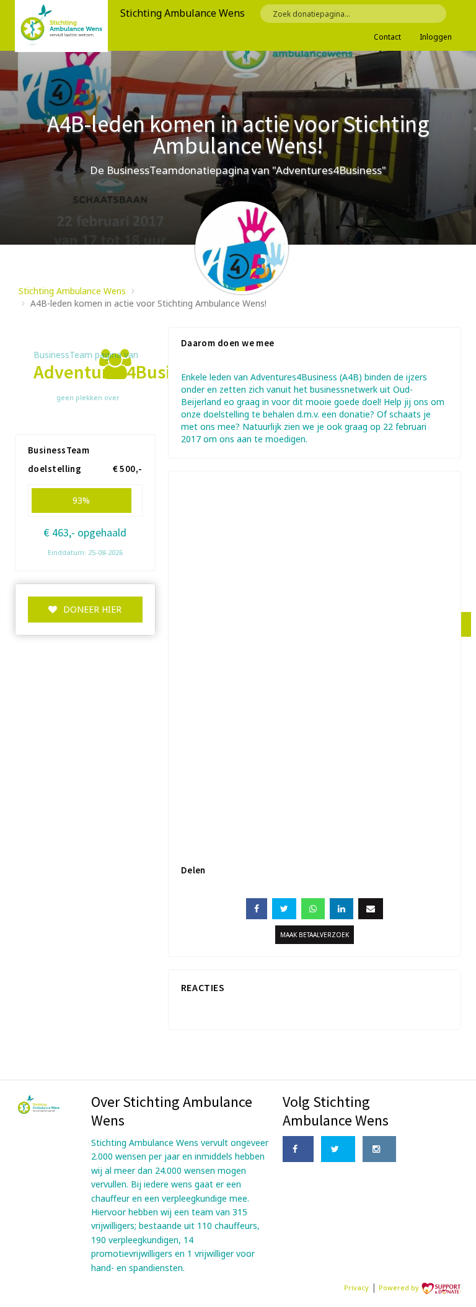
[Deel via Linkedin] (341, 908)
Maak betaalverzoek (314, 934)
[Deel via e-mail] (370, 908)
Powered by (400, 1287)
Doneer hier (92, 609)
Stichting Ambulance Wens (72, 291)
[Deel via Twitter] (284, 908)
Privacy (356, 1287)
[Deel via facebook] (256, 908)
